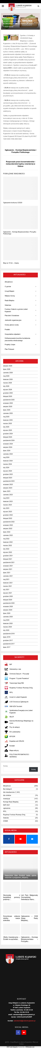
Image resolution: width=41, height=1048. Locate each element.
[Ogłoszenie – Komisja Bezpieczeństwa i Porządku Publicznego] (29, 929)
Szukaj (5, 766)
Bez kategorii (7, 789)
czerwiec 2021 (8, 576)
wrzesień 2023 (8, 485)
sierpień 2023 (7, 488)
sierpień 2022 (7, 529)
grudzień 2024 (8, 434)
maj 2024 (6, 457)
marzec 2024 (7, 464)
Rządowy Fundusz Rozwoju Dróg (14, 815)
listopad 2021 (7, 559)
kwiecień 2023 (8, 501)
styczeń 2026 (7, 390)
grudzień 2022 (8, 515)
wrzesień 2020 (8, 607)
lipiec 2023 (6, 491)
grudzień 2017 (8, 640)
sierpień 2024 (7, 447)
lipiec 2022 (6, 532)
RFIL (4, 811)
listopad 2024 (7, 437)
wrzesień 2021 (8, 566)
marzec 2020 (7, 627)
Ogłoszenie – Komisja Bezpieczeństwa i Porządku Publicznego (20, 151)
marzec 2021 (7, 586)
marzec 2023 (7, 505)
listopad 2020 (7, 600)
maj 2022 (6, 539)
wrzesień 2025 (8, 403)
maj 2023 (6, 498)
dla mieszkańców (8, 16)
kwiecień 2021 (8, 583)
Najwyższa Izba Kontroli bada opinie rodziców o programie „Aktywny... (20, 876)
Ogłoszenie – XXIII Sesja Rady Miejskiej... (29, 918)
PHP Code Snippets (12, 1047)
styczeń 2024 (7, 471)
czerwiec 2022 (8, 535)
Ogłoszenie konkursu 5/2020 (12, 203)
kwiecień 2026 (8, 379)
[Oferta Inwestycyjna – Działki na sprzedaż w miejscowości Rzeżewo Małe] (11, 929)
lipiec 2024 (6, 451)
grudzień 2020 (8, 596)
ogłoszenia (6, 808)
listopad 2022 (7, 518)
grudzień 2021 (8, 556)
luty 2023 (6, 508)
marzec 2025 (7, 424)
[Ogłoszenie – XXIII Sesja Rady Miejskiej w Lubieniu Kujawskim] (29, 908)
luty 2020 (6, 630)
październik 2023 (9, 481)
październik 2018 (9, 634)
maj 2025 (6, 417)
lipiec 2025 (6, 410)
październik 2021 (9, 562)
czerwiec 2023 (8, 495)
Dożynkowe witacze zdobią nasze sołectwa (11, 918)
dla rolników (7, 795)
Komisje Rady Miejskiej (10, 802)
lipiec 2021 (6, 573)
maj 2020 (6, 620)
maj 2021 (6, 579)
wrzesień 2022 (8, 525)
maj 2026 (6, 376)
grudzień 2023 (8, 474)
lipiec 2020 (6, 613)
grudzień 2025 (8, 393)
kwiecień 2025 (8, 420)
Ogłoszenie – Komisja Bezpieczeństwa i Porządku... (29, 939)
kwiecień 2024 (8, 461)
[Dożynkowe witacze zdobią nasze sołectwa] (11, 908)
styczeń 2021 (7, 593)
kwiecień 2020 (8, 624)
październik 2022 (9, 522)
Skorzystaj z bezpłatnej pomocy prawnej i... (11, 897)
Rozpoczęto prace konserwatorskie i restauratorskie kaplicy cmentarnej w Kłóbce (20, 164)
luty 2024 (6, 468)
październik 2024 (9, 440)
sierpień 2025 (7, 407)
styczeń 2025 (7, 430)
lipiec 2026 (6, 369)
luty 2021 (6, 590)
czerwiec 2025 (8, 413)
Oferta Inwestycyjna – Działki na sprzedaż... (11, 938)
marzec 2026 (7, 383)
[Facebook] (18, 1032)
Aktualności (7, 786)
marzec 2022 (7, 546)
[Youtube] (24, 1032)
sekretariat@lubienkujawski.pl (24, 1021)
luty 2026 (6, 386)
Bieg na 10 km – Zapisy (11, 263)
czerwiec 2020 (8, 617)
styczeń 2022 (7, 552)
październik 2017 (9, 644)
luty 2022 (6, 549)
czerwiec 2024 (8, 454)
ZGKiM (5, 821)
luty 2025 (6, 427)
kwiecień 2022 (8, 542)
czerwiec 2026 (8, 373)
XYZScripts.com (30, 1047)
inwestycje (6, 799)
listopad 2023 (7, 478)
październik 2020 (9, 603)
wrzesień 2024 (8, 444)
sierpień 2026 (7, 366)
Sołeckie (6, 818)
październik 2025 (9, 400)
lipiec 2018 (6, 637)
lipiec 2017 (6, 647)
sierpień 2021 (7, 569)
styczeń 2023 (7, 512)
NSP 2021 (6, 805)
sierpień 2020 (7, 610)
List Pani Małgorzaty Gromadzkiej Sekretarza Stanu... (29, 897)
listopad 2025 (7, 396)
